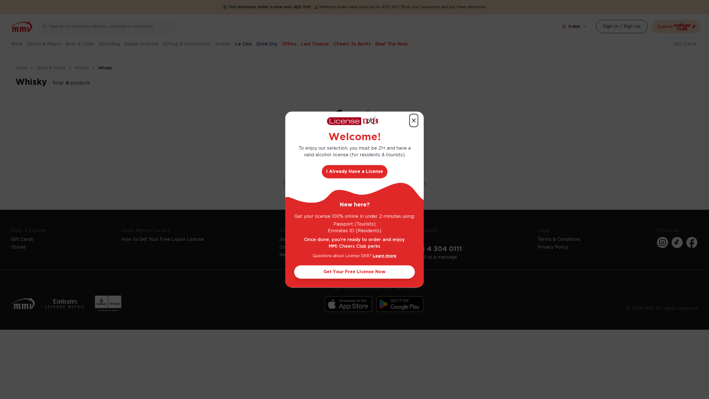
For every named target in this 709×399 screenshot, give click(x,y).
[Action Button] (413, 120)
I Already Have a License (354, 171)
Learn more (384, 255)
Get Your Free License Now (354, 272)
